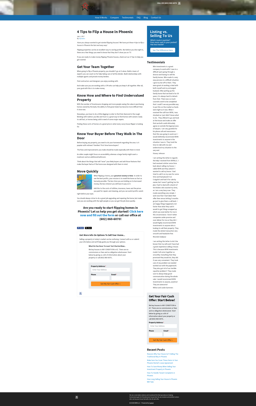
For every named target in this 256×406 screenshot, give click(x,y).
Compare (114, 17)
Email (114, 274)
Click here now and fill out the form (111, 213)
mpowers (82, 38)
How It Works (101, 17)
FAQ (138, 17)
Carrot (151, 403)
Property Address (98, 266)
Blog (146, 17)
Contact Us (156, 17)
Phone (93, 274)
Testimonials (127, 17)
